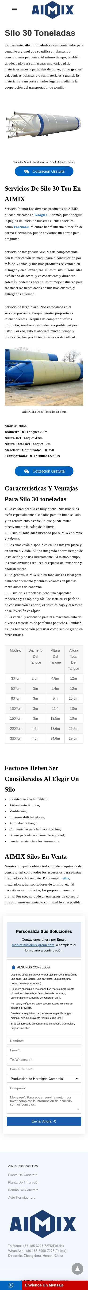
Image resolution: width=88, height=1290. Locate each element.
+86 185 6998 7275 (37, 1246)
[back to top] (77, 1269)
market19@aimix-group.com (33, 945)
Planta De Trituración (23, 1182)
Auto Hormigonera (21, 1197)
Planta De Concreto (22, 1175)
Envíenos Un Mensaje (44, 1285)
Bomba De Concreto (23, 1190)
